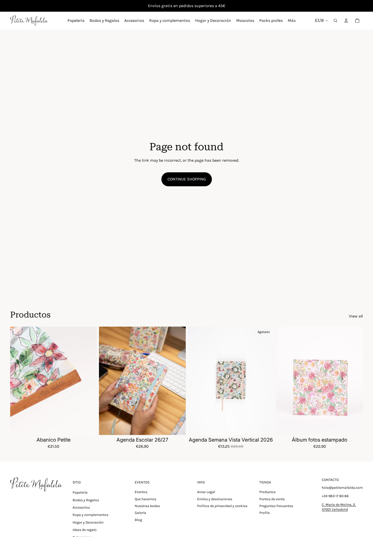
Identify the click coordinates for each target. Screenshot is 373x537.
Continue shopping (186, 179)
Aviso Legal (206, 492)
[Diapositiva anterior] (17, 381)
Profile (264, 513)
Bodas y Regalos (86, 500)
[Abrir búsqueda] (335, 20)
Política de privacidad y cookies (222, 506)
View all (356, 316)
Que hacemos (145, 499)
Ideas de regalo (85, 530)
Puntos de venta (272, 499)
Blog (138, 520)
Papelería (80, 492)
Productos (267, 492)
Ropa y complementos (90, 515)
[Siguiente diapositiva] (89, 381)
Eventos (141, 492)
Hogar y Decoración (88, 522)
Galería (140, 513)
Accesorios (81, 507)
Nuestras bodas (147, 506)
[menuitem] (292, 20)
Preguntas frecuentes (276, 506)
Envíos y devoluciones (214, 499)
